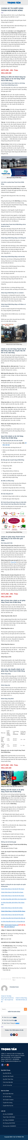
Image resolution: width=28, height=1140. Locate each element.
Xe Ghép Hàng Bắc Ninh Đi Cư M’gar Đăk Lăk (13, 921)
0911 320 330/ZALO (9, 926)
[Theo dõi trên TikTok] (14, 1034)
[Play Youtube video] (14, 778)
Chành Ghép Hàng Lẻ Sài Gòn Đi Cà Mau (11, 907)
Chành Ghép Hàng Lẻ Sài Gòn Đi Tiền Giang (12, 889)
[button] (2, 2)
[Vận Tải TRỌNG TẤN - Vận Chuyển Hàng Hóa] (14, 2)
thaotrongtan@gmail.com (11, 925)
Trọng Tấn (13, 562)
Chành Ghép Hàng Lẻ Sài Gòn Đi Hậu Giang (12, 895)
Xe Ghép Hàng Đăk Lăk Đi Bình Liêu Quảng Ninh (13, 899)
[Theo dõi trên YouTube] (16, 1034)
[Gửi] (25, 1009)
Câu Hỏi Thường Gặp (7, 1085)
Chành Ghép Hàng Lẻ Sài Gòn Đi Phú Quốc (12, 914)
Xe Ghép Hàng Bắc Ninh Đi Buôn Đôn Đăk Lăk (13, 918)
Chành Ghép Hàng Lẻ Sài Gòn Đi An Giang (12, 892)
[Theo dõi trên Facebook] (11, 1034)
